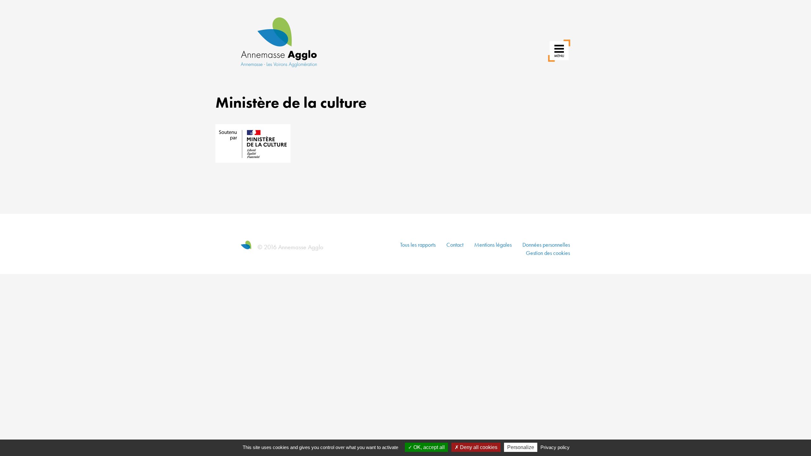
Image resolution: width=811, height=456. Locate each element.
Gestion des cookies (548, 252)
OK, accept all (428, 447)
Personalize (520, 447)
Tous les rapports (418, 244)
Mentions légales (493, 244)
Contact (454, 244)
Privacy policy (555, 447)
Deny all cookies (478, 447)
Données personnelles (546, 244)
